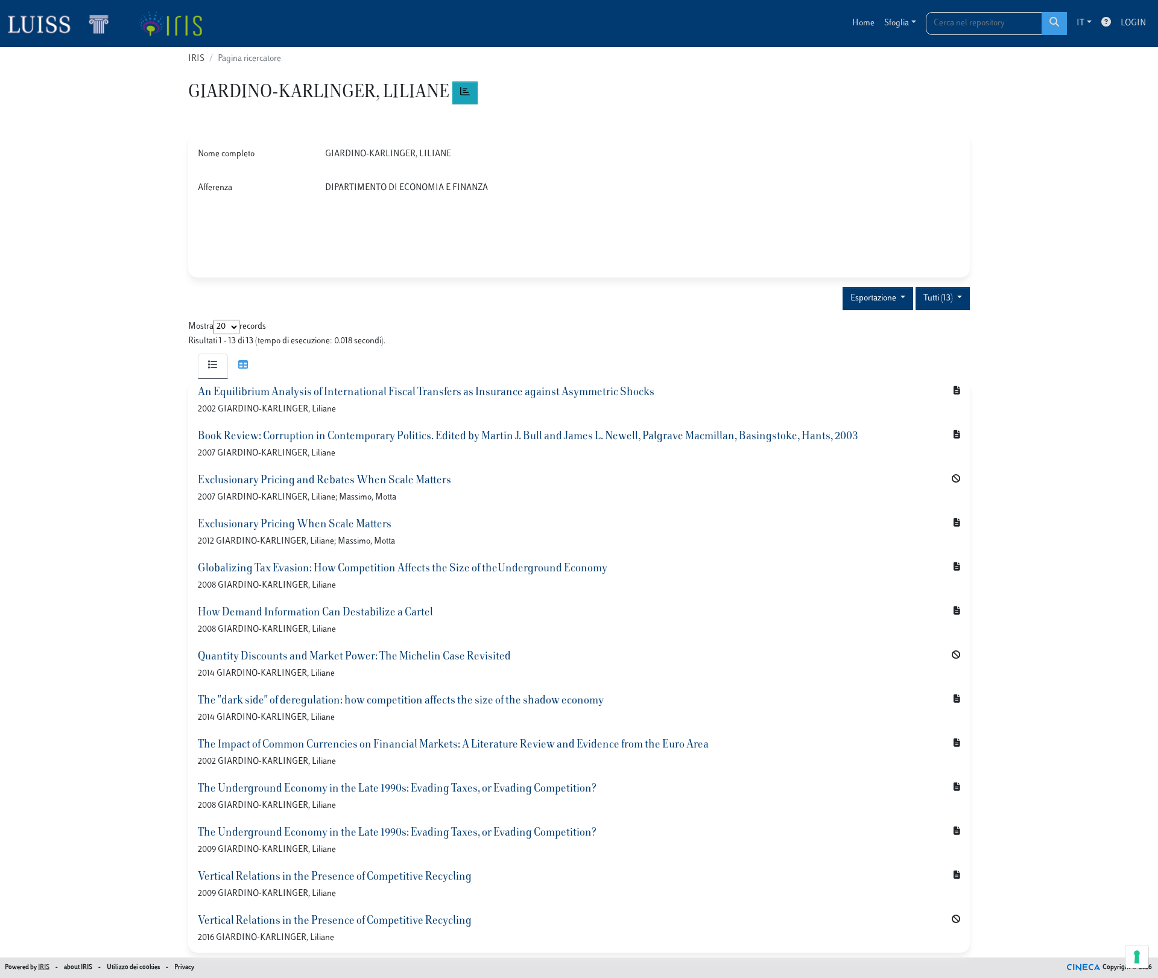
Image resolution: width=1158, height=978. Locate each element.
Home (863, 23)
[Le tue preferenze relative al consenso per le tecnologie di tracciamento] (1136, 956)
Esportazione (874, 298)
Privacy (184, 967)
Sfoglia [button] (896, 23)
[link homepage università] (170, 23)
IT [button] (1080, 23)
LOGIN (1133, 23)
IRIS (196, 58)
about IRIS (78, 967)
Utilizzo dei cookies (133, 967)
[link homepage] (63, 23)
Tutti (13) (939, 298)
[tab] (213, 366)
